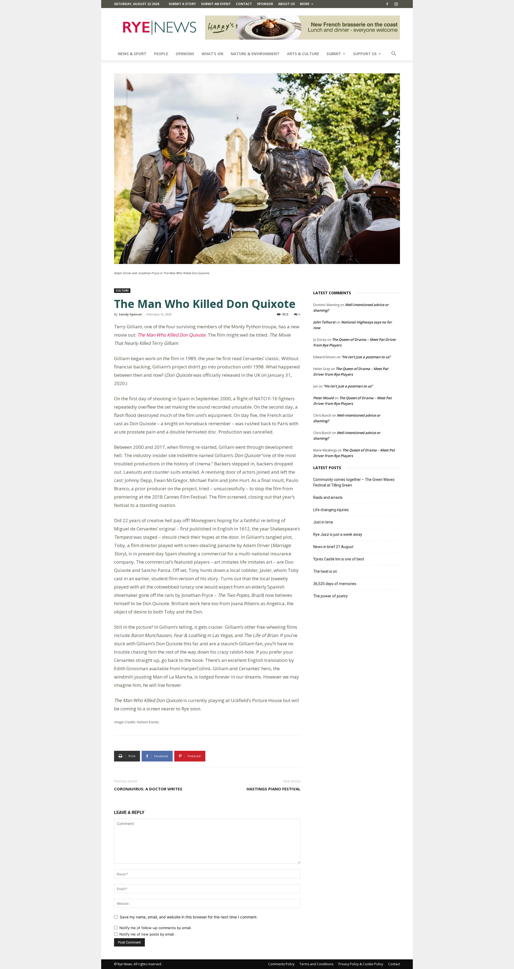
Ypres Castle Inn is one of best (338, 559)
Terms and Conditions (316, 964)
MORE (304, 4)
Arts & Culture (303, 53)
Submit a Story (182, 4)
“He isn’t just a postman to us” (366, 357)
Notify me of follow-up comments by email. (155, 928)
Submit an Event (216, 4)
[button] (393, 54)
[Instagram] (396, 4)
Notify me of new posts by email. (147, 934)
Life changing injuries (331, 510)
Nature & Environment (255, 53)
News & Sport (132, 53)
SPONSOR (265, 4)
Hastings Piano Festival (273, 788)
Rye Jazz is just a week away (337, 534)
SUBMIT (334, 53)
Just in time (323, 522)
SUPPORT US (365, 53)
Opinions (185, 53)
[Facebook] (387, 4)
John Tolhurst (324, 322)
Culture (122, 290)
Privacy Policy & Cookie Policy (360, 964)
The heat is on (325, 571)
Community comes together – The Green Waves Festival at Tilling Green (354, 482)
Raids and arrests (328, 497)
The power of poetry (330, 596)
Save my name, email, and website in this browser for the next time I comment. (189, 917)
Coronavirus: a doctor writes (148, 788)
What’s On (212, 53)
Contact (244, 4)
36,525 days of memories (334, 584)
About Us (286, 4)
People (161, 53)
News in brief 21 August (333, 547)
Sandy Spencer (130, 314)
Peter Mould (323, 397)
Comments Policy (281, 964)
